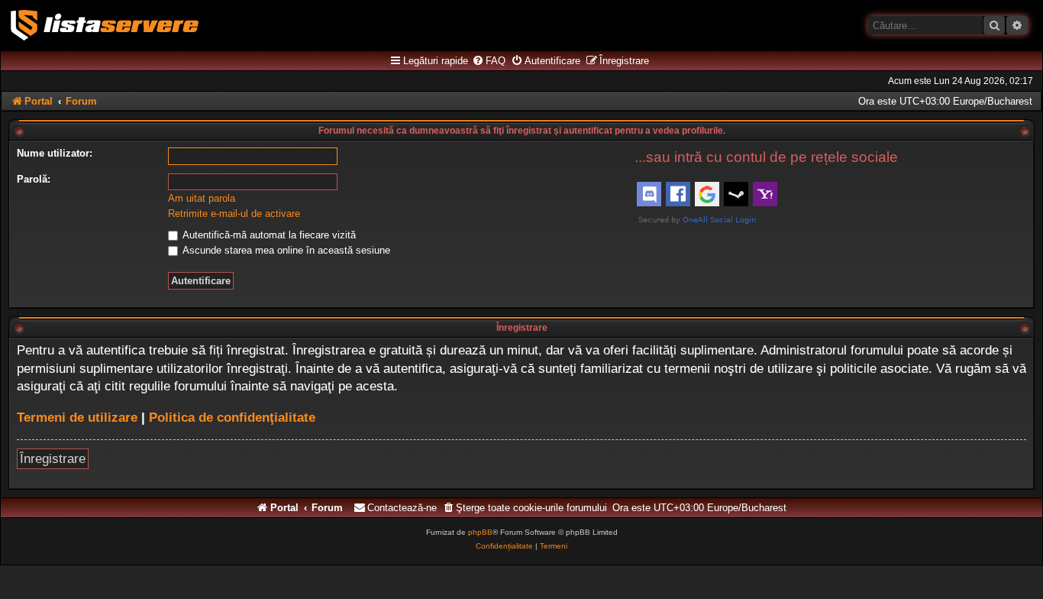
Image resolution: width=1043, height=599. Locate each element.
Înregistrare (53, 459)
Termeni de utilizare (77, 417)
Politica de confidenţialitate (232, 417)
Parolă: (33, 179)
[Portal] (105, 25)
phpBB (480, 532)
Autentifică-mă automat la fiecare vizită (268, 235)
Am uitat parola (201, 198)
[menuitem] (488, 61)
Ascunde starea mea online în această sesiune (285, 250)
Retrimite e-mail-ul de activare (234, 213)
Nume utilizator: (54, 153)
